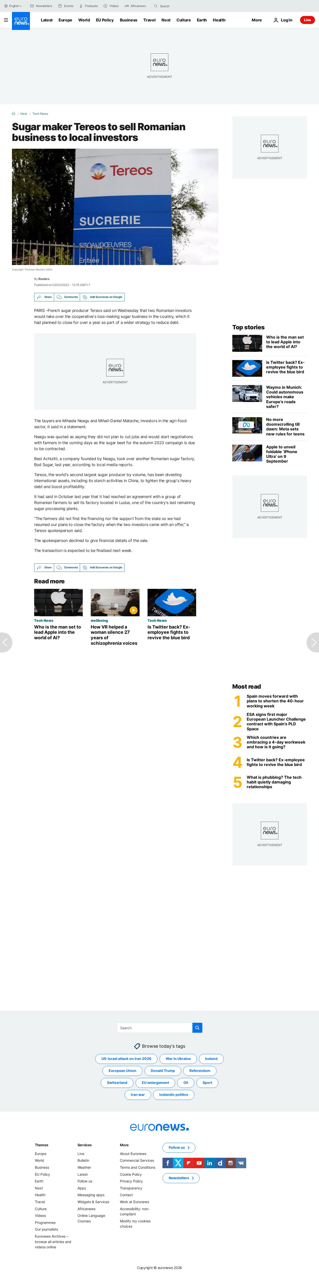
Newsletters (179, 1178)
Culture (183, 19)
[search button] (156, 6)
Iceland (211, 1059)
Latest (47, 19)
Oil (185, 1083)
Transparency (131, 1188)
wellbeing (99, 620)
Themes (41, 1145)
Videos (40, 1215)
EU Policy (105, 19)
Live (307, 20)
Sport (207, 1083)
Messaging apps (91, 1195)
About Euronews (133, 1153)
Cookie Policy (131, 1174)
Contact (126, 1195)
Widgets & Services (93, 1202)
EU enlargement (155, 1083)
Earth (202, 19)
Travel (149, 19)
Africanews (86, 1209)
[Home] (13, 113)
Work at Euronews (134, 1202)
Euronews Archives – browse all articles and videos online (53, 1241)
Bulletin (83, 1160)
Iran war (138, 1095)
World (84, 19)
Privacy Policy (131, 1181)
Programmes (45, 1222)
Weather (84, 1167)
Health (219, 19)
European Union (122, 1071)
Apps (82, 1188)
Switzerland (117, 1083)
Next (165, 19)
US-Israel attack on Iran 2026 (126, 1059)
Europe (65, 19)
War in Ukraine (178, 1059)
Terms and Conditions (137, 1167)
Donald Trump (163, 1071)
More (124, 1145)
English (14, 6)
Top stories (248, 327)
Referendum (199, 1071)
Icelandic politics (173, 1095)
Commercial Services (137, 1160)
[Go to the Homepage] (21, 21)
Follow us (85, 1181)
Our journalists (46, 1229)
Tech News (40, 113)
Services (85, 1145)
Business (128, 19)
